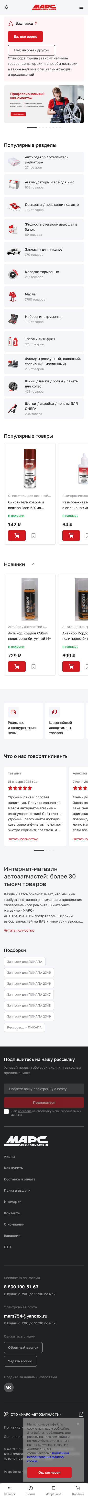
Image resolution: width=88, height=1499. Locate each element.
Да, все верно (25, 36)
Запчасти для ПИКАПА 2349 (29, 1016)
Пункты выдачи (17, 1190)
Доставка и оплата (19, 1179)
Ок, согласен (49, 1472)
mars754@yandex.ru (25, 1316)
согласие (25, 1111)
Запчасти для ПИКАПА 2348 (29, 1005)
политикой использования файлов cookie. (48, 1457)
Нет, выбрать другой (31, 50)
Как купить (13, 1168)
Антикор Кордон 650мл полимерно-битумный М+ (29, 636)
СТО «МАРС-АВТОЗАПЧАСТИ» (36, 1414)
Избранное (53, 1494)
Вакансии (12, 1236)
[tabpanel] (44, 104)
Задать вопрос (20, 1361)
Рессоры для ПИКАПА (24, 1027)
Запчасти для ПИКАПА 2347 (29, 994)
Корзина (78, 1494)
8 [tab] (60, 127)
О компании (14, 1224)
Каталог (10, 1494)
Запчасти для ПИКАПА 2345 (29, 972)
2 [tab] (39, 127)
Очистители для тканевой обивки (28, 496)
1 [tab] (32, 127)
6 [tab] (53, 127)
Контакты (12, 1213)
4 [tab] (46, 127)
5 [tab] (50, 127)
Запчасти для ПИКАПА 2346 (29, 983)
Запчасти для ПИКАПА (24, 961)
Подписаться (44, 1102)
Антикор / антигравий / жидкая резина (26, 627)
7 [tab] (56, 127)
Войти (30, 1494)
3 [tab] (43, 127)
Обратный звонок (23, 1347)
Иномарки (13, 1201)
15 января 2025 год (22, 781)
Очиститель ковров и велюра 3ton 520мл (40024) (26, 505)
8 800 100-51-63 (21, 1286)
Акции (9, 1156)
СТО (7, 1247)
